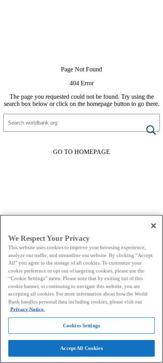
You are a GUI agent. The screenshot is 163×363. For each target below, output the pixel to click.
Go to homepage (81, 151)
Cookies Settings (81, 325)
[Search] (145, 131)
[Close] (153, 225)
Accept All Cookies (81, 348)
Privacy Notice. (27, 309)
